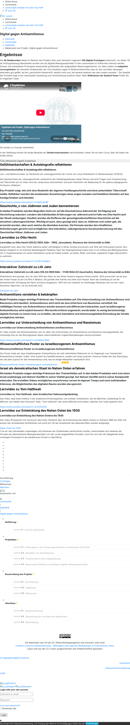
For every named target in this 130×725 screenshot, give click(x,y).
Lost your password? (10, 705)
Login (2, 673)
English (11, 686)
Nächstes (4, 487)
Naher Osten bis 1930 (10, 428)
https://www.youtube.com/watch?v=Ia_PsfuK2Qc (23, 406)
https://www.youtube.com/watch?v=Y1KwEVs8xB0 (24, 202)
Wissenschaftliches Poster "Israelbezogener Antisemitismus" (29, 364)
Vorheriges (5, 481)
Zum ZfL (12, 10)
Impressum (125, 663)
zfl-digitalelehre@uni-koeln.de (14, 658)
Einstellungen (92, 723)
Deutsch (12, 683)
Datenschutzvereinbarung (117, 668)
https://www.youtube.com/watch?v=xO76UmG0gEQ (25, 261)
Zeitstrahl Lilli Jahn (9, 290)
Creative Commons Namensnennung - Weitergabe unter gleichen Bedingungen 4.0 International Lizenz (65, 645)
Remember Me (9, 708)
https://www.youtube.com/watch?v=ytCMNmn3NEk (25, 340)
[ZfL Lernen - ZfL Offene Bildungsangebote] (6, 15)
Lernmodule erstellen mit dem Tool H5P (24, 7)
